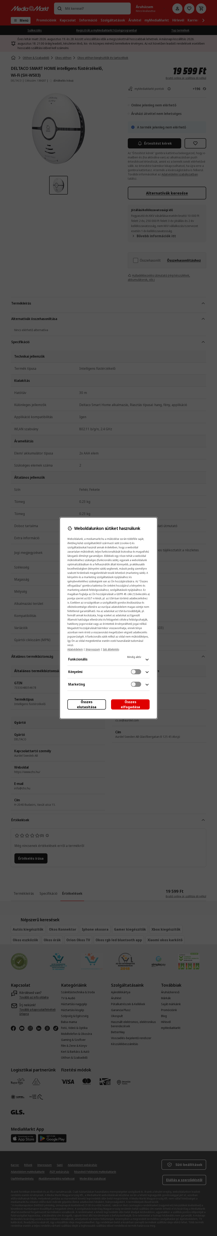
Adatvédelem (75, 649)
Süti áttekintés (111, 649)
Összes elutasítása (86, 704)
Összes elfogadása (130, 704)
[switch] (136, 671)
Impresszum (93, 649)
